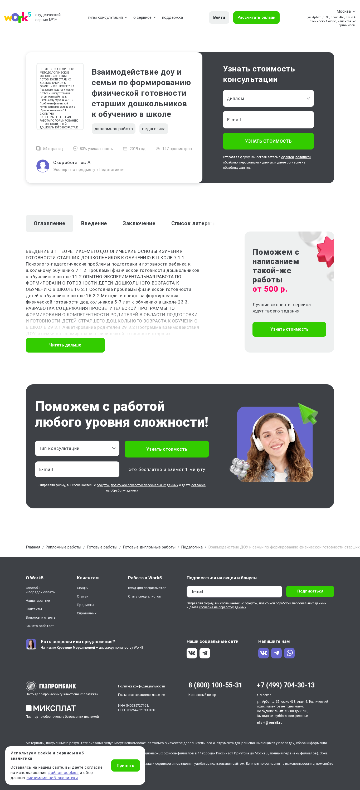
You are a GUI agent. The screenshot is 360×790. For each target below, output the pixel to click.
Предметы (85, 605)
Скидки (83, 588)
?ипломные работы (63, 547)
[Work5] (17, 17)
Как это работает (40, 626)
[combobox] (268, 98)
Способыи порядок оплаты (41, 590)
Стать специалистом (145, 596)
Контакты (34, 609)
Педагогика (192, 547)
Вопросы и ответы (41, 617)
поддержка (172, 17)
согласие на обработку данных (222, 607)
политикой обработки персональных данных (144, 485)
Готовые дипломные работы (149, 547)
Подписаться (310, 591)
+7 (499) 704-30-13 (286, 685)
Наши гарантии (38, 601)
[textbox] (74, 448)
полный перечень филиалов (293, 753)
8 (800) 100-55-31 (215, 685)
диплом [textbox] (235, 98)
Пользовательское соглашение (141, 695)
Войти (219, 17)
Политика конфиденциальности (141, 686)
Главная (33, 547)
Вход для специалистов (147, 588)
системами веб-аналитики (52, 777)
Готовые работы (102, 547)
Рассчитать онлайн (256, 17)
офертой (287, 157)
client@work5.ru (269, 722)
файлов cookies (63, 772)
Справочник (86, 613)
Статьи (82, 596)
